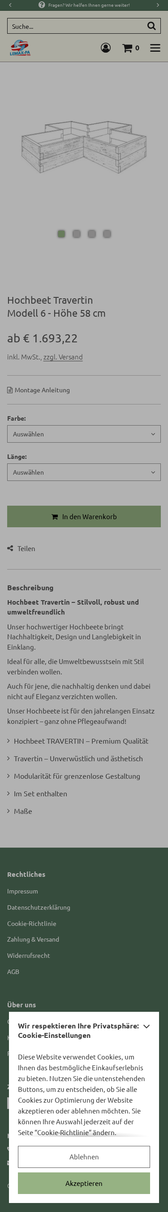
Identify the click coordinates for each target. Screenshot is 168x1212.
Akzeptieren (84, 1183)
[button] (146, 1033)
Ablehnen (84, 1156)
